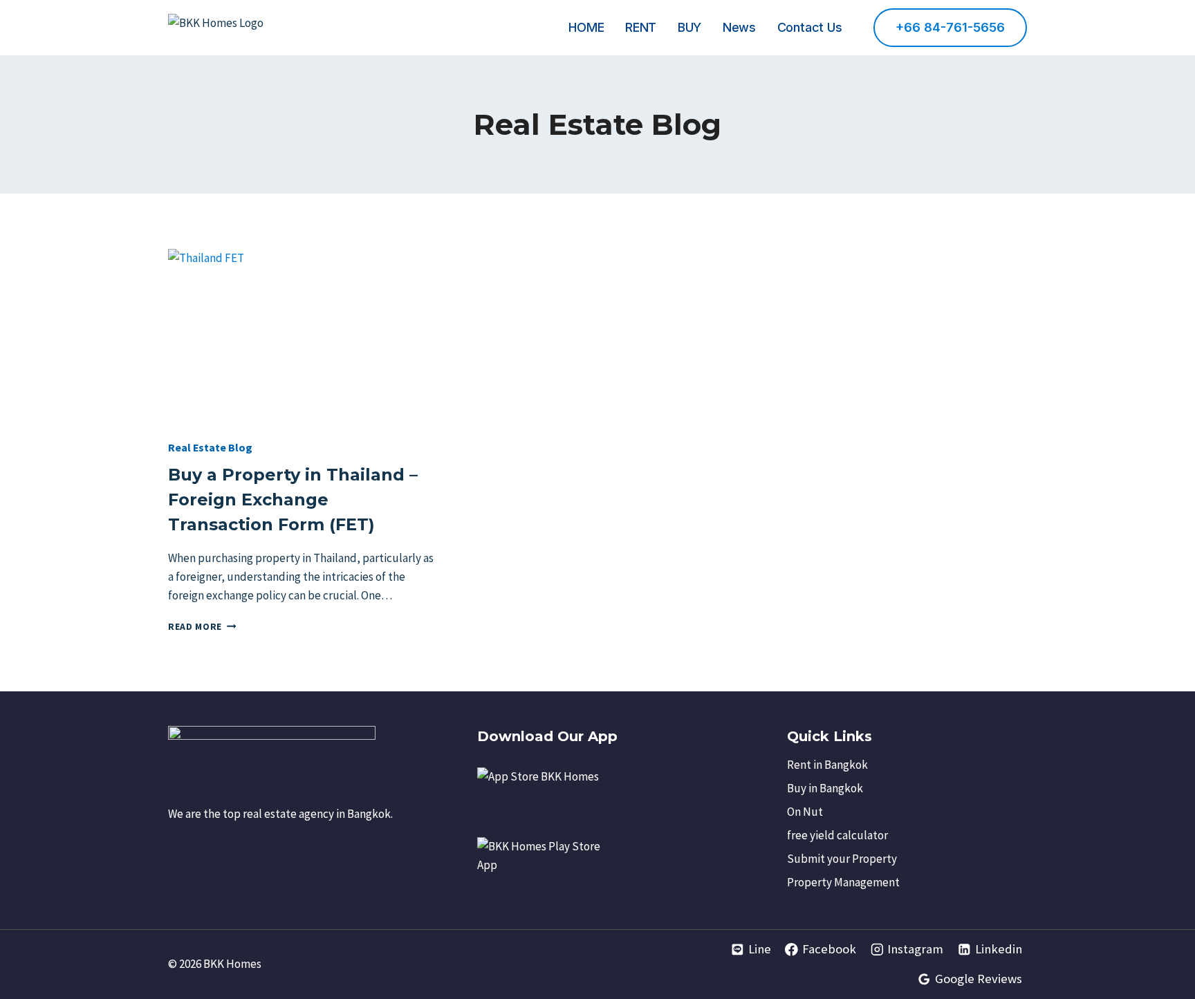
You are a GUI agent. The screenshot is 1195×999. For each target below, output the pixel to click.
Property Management (843, 882)
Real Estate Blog (210, 447)
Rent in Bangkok (827, 764)
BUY (689, 27)
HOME (586, 27)
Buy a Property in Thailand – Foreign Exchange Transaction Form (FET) (293, 499)
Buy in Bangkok (825, 788)
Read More (202, 627)
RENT (640, 27)
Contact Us (809, 27)
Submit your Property (842, 858)
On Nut (805, 811)
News (739, 27)
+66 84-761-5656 (950, 27)
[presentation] (302, 338)
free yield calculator (837, 835)
